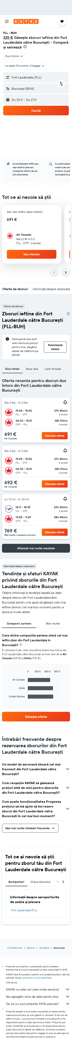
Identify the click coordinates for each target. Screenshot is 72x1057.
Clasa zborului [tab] (40, 882)
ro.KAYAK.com (14, 947)
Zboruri (31, 947)
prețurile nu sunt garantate (37, 977)
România (44, 947)
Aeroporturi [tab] (16, 882)
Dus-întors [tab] (12, 369)
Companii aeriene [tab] (19, 623)
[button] (6, 21)
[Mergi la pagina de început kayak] (26, 21)
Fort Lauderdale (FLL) (24, 910)
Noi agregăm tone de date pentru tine (32, 997)
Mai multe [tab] (53, 623)
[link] (36, 716)
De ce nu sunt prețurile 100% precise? (32, 1004)
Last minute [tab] (53, 369)
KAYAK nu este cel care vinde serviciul (32, 989)
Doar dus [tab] (32, 369)
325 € (8, 37)
